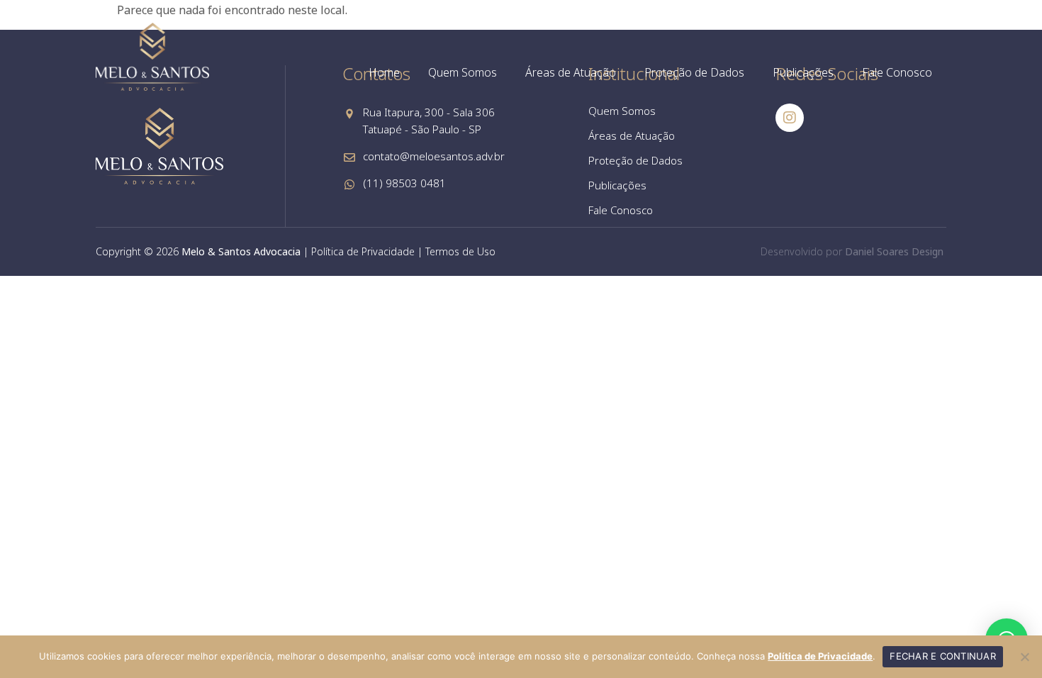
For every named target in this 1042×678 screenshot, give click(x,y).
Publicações (803, 72)
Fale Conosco (897, 72)
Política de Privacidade (363, 251)
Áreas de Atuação (570, 72)
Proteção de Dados (694, 72)
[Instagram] (789, 118)
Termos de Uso (460, 251)
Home (384, 72)
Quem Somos (462, 72)
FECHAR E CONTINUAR (943, 656)
